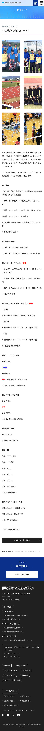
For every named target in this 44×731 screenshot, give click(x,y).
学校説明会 (36, 3)
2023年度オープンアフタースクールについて (28, 551)
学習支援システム (10, 670)
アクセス (5, 596)
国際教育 (26, 670)
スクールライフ (9, 675)
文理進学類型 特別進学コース (13, 628)
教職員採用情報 (9, 696)
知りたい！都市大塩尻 (11, 680)
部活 (14, 26)
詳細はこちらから (22, 574)
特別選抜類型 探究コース (12, 619)
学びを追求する (9, 728)
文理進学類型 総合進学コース (13, 631)
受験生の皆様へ (25, 696)
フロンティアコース (12, 656)
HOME (3, 551)
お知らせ (10, 551)
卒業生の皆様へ (25, 701)
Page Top (39, 721)
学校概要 (24, 675)
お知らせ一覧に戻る (22, 540)
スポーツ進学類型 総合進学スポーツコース (18, 640)
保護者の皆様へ (9, 701)
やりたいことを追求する (38, 728)
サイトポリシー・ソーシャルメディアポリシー (19, 710)
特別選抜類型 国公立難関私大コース (16, 615)
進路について (21, 665)
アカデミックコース (12, 654)
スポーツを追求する (23, 728)
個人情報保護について (11, 705)
